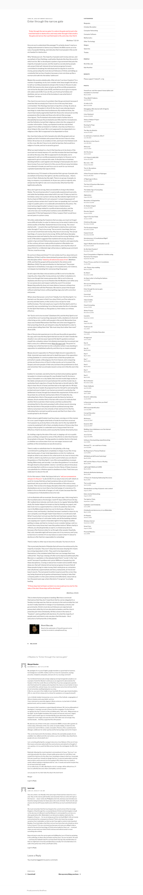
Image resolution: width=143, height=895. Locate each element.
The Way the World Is (90, 130)
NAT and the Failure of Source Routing (95, 461)
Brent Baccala (46, 18)
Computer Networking (91, 30)
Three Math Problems (90, 98)
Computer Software (90, 34)
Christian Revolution (90, 27)
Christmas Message (90, 222)
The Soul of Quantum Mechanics (94, 184)
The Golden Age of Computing (93, 190)
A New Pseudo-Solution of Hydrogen (95, 173)
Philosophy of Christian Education (94, 332)
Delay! (86, 321)
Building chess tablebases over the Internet (97, 429)
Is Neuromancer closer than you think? (96, 402)
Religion (33, 643)
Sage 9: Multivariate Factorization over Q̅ (96, 243)
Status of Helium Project (91, 119)
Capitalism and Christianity (92, 505)
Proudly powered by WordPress (36, 890)
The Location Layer (90, 483)
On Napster (87, 515)
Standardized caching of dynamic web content (98, 488)
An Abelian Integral (90, 206)
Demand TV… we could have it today (95, 445)
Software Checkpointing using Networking (97, 440)
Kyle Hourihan (88, 67)
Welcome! (87, 146)
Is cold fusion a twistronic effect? (94, 136)
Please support (94, 79)
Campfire (87, 316)
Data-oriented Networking (92, 494)
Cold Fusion (87, 391)
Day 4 (85, 370)
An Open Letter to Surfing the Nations (95, 278)
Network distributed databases (93, 472)
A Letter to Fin (88, 103)
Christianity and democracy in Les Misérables (98, 510)
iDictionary (87, 418)
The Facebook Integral (91, 227)
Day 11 (86, 343)
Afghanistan (87, 195)
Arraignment (88, 337)
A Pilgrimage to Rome (90, 179)
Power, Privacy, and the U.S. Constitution (96, 262)
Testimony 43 (88, 327)
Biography (87, 23)
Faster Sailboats (89, 386)
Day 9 (85, 354)
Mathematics (88, 38)
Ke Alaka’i (87, 273)
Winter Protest (88, 310)
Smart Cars (87, 526)
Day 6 (85, 364)
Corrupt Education (89, 413)
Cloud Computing (89, 305)
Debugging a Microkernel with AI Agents (96, 109)
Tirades (86, 52)
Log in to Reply (32, 781)
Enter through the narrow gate (93, 289)
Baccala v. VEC (88, 163)
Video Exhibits (88, 300)
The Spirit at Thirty (89, 499)
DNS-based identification (92, 407)
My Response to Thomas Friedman (94, 451)
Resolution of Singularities (92, 200)
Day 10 (86, 348)
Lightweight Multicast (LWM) (93, 467)
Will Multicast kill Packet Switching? (95, 456)
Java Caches (88, 434)
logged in (40, 860)
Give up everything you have (92, 283)
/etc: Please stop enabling (92, 267)
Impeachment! (88, 233)
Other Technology (89, 41)
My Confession (88, 381)
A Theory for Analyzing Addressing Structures (98, 478)
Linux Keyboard (88, 114)
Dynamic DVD (88, 424)
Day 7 (85, 359)
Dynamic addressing (90, 397)
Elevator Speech (89, 211)
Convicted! (87, 294)
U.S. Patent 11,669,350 (91, 157)
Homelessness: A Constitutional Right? (96, 238)
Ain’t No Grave (88, 152)
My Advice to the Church (91, 141)
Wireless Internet (89, 521)
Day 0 (86, 375)
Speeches (87, 49)
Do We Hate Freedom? (91, 249)
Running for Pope (89, 125)
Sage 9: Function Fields (91, 216)
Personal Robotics (89, 532)
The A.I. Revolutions (90, 168)
